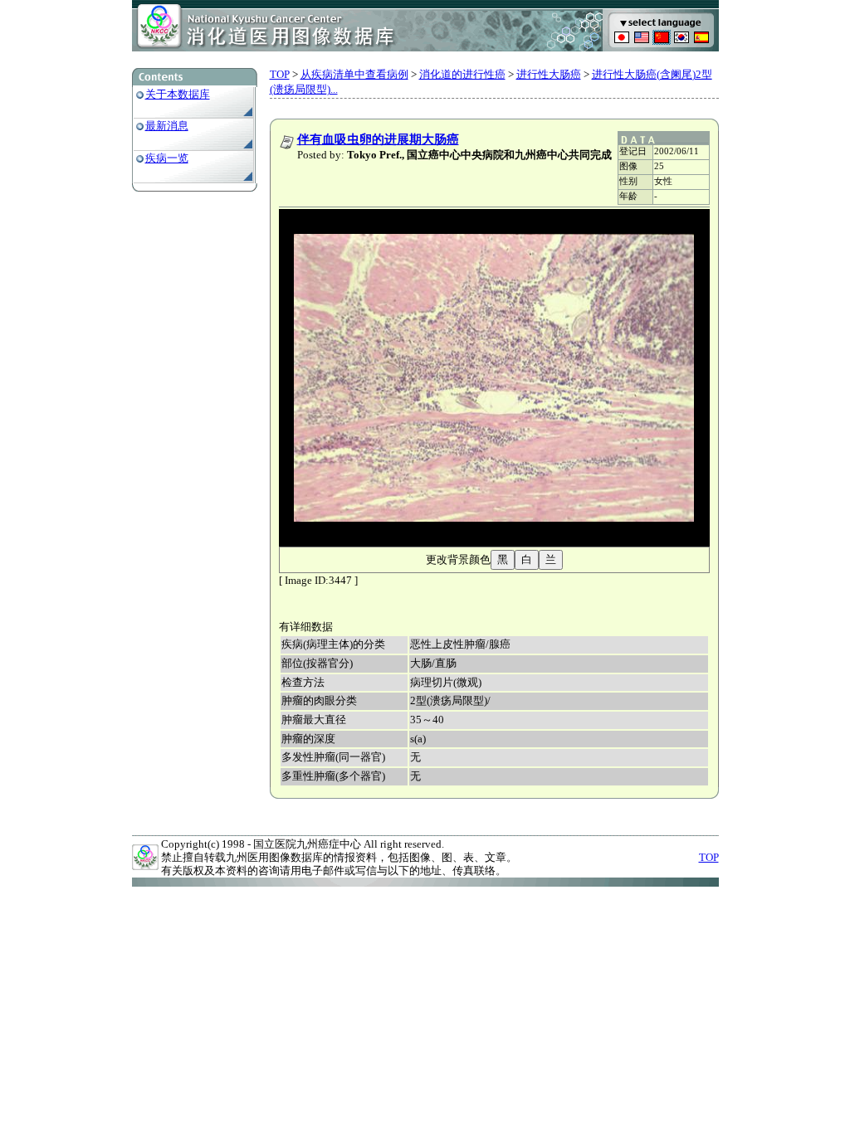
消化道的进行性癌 (462, 74)
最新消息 (166, 125)
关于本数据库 (177, 94)
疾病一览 (166, 158)
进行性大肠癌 (548, 74)
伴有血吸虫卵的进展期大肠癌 (378, 139)
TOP (280, 74)
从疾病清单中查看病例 (354, 74)
